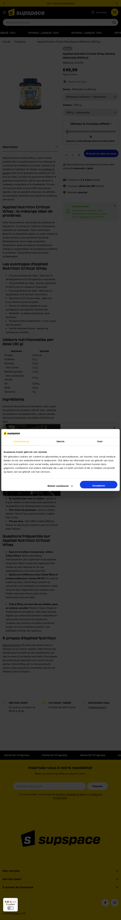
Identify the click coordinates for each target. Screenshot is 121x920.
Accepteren (98, 485)
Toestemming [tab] (21, 441)
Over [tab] (100, 441)
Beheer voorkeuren (58, 485)
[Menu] (16, 900)
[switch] (10, 908)
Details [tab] (60, 441)
